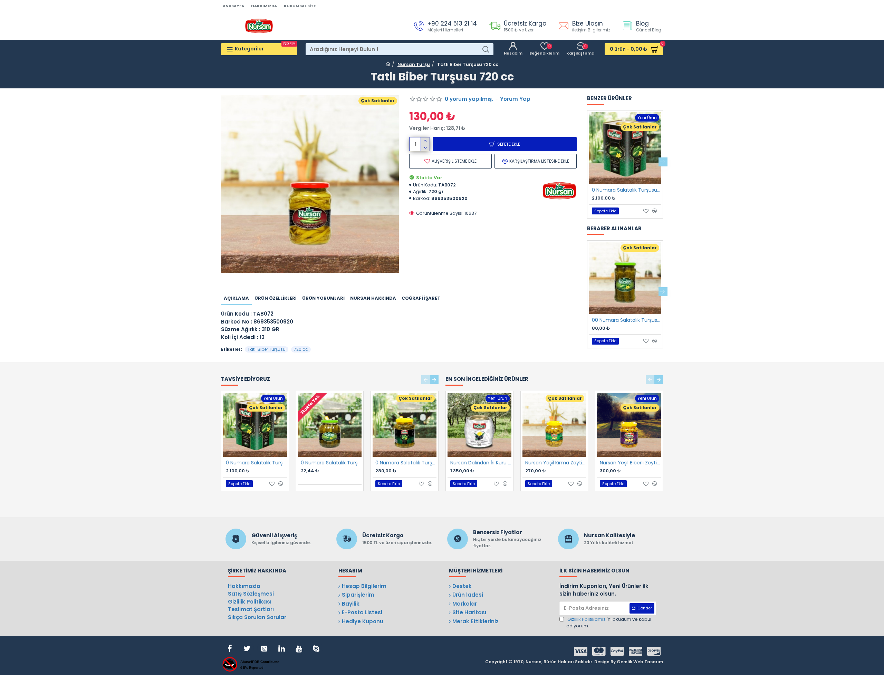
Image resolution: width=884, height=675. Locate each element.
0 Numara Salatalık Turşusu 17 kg (626, 190)
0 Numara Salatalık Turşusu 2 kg (405, 463)
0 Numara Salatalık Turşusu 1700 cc (331, 463)
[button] (587, 161)
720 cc (301, 349)
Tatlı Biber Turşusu (267, 349)
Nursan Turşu (413, 64)
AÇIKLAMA (236, 298)
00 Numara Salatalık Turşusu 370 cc (626, 320)
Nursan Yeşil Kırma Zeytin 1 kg (555, 463)
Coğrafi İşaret (421, 298)
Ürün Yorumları (323, 298)
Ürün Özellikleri (275, 298)
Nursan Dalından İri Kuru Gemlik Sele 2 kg (480, 463)
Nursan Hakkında (373, 298)
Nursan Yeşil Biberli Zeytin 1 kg (630, 463)
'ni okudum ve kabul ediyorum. (608, 622)
